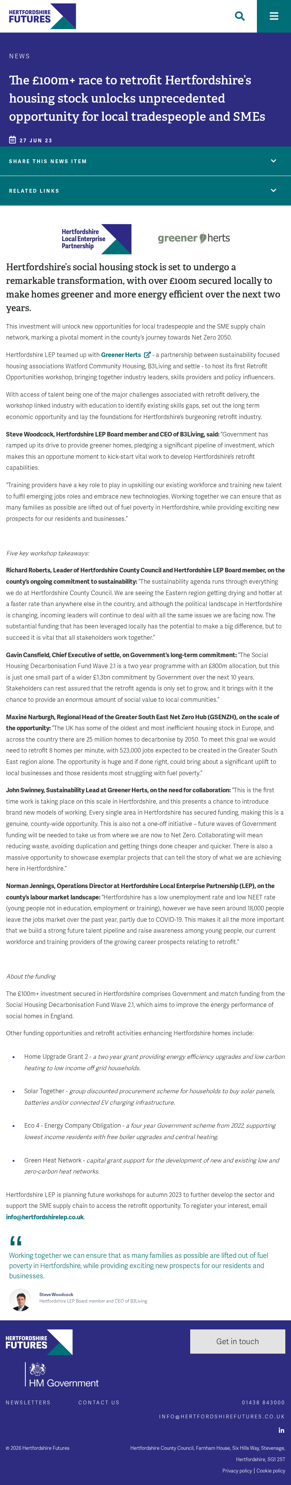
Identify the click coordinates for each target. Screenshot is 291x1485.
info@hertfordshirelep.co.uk (45, 1217)
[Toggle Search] (240, 16)
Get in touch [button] (237, 1341)
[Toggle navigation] (274, 16)
